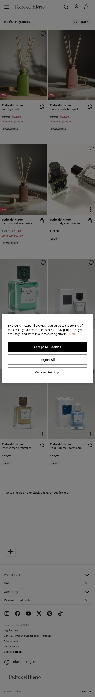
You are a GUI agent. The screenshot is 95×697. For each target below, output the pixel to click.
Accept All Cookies (47, 347)
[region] (47, 348)
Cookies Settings (47, 372)
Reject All (47, 359)
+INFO (73, 333)
